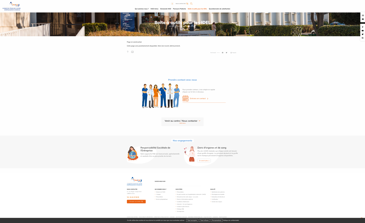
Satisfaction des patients (218, 192)
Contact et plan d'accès (183, 206)
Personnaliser (216, 220)
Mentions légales (181, 217)
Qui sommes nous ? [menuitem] (142, 9)
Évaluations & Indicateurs (218, 197)
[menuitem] (165, 192)
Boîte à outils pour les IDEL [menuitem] (197, 9)
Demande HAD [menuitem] (165, 9)
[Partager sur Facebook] (223, 53)
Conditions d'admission (183, 201)
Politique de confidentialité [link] (231, 220)
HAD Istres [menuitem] (154, 9)
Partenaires (223, 217)
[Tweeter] (227, 53)
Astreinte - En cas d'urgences (184, 204)
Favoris (234, 52)
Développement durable (218, 194)
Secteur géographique (162, 199)
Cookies (215, 217)
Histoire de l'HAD (160, 192)
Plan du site (207, 217)
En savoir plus (203, 160)
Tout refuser (204, 220)
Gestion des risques (217, 201)
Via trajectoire (180, 211)
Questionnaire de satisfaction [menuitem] (219, 9)
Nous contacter (181, 3)
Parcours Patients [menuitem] (179, 9)
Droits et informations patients (185, 199)
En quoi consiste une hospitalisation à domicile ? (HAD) (191, 194)
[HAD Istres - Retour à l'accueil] (10, 6)
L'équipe (158, 194)
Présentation (159, 197)
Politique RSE (180, 209)
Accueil (171, 26)
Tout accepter (192, 220)
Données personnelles (195, 217)
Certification (215, 199)
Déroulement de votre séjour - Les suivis (187, 197)
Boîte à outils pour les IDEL (186, 26)
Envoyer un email (135, 201)
